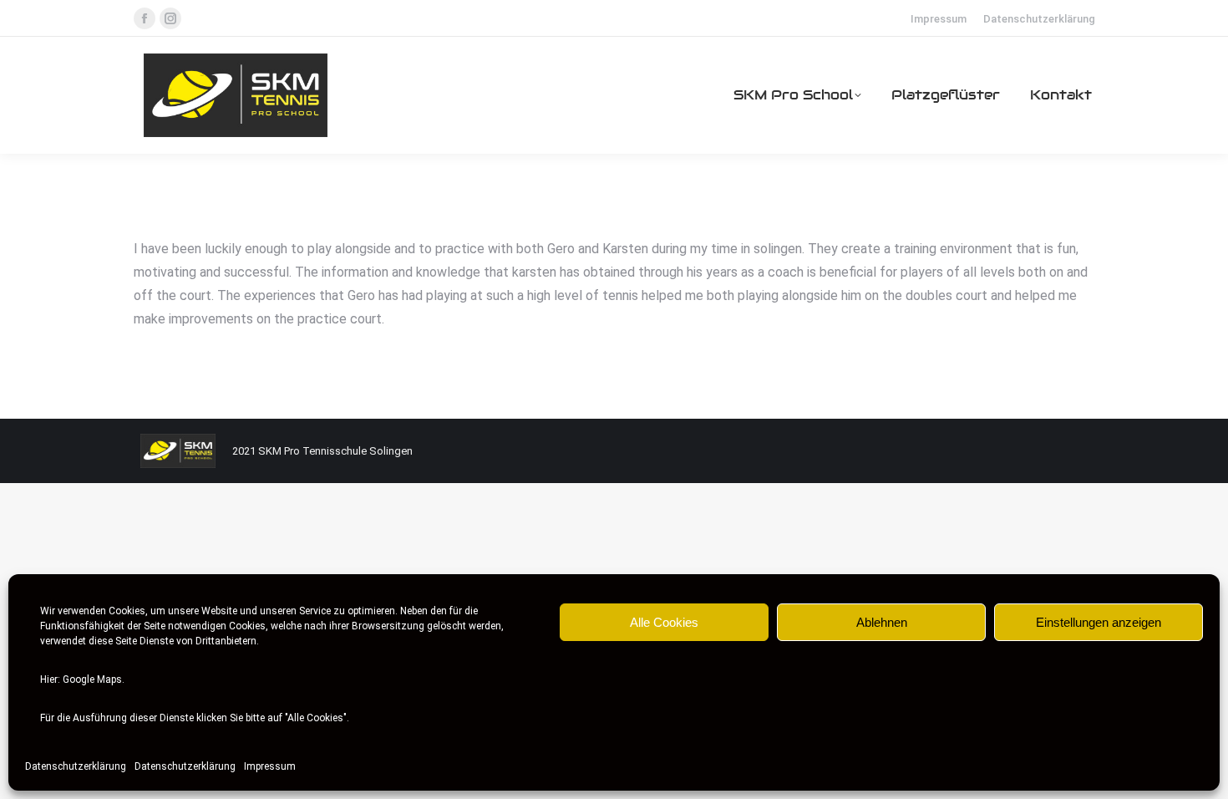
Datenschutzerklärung (75, 766)
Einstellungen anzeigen (1098, 622)
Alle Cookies (664, 622)
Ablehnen (881, 622)
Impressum (270, 766)
